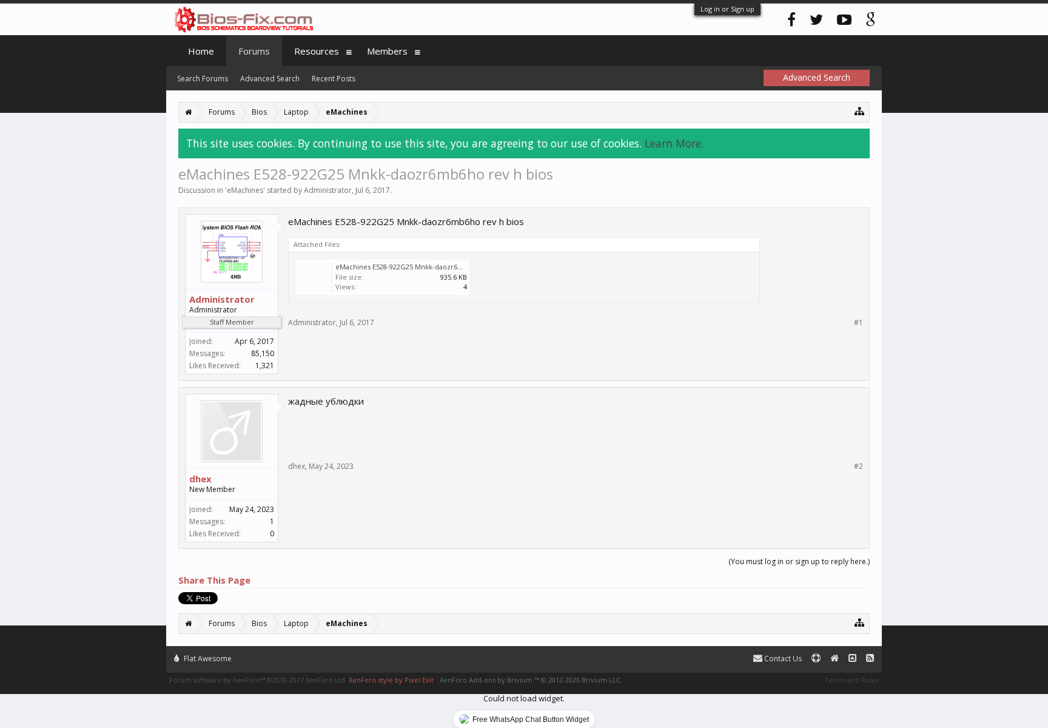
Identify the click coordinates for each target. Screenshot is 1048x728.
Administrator (328, 190)
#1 (858, 323)
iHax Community (524, 653)
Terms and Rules (851, 679)
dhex (200, 479)
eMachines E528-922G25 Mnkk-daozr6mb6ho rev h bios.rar (430, 266)
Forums (254, 51)
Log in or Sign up (727, 8)
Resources (316, 51)
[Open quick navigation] (860, 110)
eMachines (245, 190)
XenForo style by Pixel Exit (391, 679)
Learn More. (674, 143)
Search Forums (202, 78)
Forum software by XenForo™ (258, 679)
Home (201, 51)
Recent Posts (333, 78)
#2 (858, 466)
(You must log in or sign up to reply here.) (799, 561)
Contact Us (782, 658)
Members (387, 51)
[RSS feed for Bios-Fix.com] (870, 658)
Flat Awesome (207, 658)
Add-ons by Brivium (531, 679)
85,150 (262, 353)
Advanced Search (270, 78)
